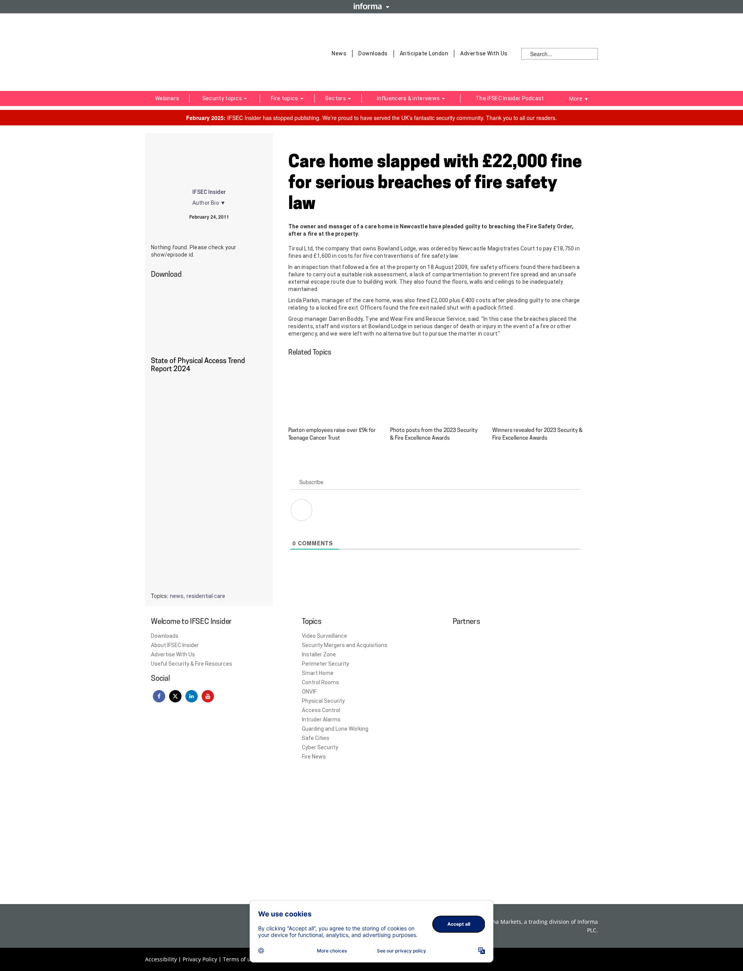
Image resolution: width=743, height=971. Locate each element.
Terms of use (240, 959)
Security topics (222, 98)
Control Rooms (320, 682)
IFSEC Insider (209, 192)
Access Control (321, 710)
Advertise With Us (484, 53)
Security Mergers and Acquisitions (344, 645)
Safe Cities (315, 738)
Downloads (373, 53)
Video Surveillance (324, 636)
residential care (206, 596)
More (579, 98)
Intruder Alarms (321, 719)
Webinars (167, 98)
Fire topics (285, 98)
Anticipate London (424, 53)
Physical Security (323, 701)
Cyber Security (320, 747)
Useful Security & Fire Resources (191, 664)
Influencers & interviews (409, 98)
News (339, 53)
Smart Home (318, 673)
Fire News (314, 757)
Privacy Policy (200, 959)
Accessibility (161, 959)
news (176, 596)
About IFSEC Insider (175, 645)
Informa (371, 6)
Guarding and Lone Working (335, 729)
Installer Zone (319, 654)
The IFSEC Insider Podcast (510, 98)
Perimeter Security (325, 664)
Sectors (336, 98)
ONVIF (309, 691)
